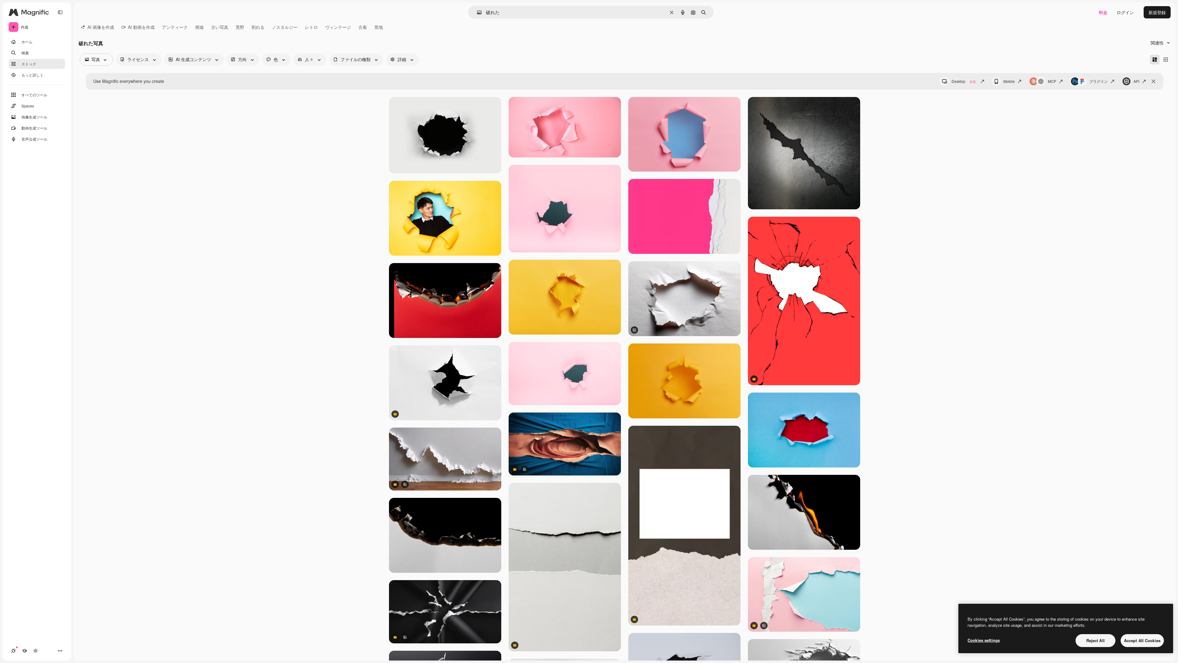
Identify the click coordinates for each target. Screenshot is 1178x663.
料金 (1103, 12)
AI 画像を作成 (100, 27)
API (1136, 81)
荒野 (240, 27)
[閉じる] (1153, 81)
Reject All (1095, 640)
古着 (362, 27)
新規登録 (1157, 12)
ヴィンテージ (338, 27)
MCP (1052, 81)
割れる (258, 27)
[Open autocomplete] (476, 12)
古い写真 (219, 27)
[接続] (13, 651)
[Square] (1166, 59)
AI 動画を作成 (141, 27)
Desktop (964, 81)
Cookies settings (984, 640)
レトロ (311, 27)
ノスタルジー (285, 27)
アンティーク (175, 27)
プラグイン (1098, 81)
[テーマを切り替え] (35, 651)
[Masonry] (1155, 59)
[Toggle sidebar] (60, 12)
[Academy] (24, 651)
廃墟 (199, 27)
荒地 (378, 27)
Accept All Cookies (1142, 640)
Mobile (1009, 81)
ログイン (1125, 12)
